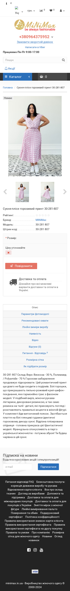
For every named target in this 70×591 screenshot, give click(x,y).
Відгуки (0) (35, 346)
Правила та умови (17, 532)
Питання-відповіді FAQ (19, 481)
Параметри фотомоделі (35, 314)
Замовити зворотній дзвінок (35, 41)
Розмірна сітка (35, 359)
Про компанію (41, 532)
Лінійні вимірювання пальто (39, 509)
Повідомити (23, 266)
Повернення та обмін (24, 512)
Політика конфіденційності (42, 516)
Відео (35, 340)
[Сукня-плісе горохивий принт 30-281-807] (22, 191)
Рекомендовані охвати (35, 320)
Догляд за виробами (31, 493)
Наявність (35, 333)
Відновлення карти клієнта (25, 489)
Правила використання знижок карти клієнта (34, 520)
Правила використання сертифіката (28, 524)
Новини (47, 536)
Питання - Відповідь (35, 353)
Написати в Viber (35, 47)
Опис (35, 307)
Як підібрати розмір (35, 366)
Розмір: (12, 238)
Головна (8, 87)
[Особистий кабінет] (61, 10)
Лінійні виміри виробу (35, 327)
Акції (11, 68)
